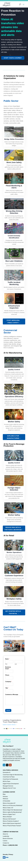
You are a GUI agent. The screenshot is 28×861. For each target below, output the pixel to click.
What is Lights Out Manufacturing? (12, 812)
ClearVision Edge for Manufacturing (12, 774)
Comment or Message (11, 694)
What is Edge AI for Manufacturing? (12, 810)
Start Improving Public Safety (13, 321)
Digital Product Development (11, 783)
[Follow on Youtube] (10, 765)
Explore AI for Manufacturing (13, 437)
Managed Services (8, 786)
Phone (7, 675)
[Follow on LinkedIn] (4, 765)
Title (7, 688)
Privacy (11, 854)
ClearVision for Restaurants (10, 779)
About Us (5, 834)
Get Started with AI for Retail (13, 612)
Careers (5, 840)
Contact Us (6, 843)
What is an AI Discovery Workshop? (12, 805)
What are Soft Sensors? (9, 819)
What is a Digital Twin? (9, 814)
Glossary (5, 796)
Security (5, 854)
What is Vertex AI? (8, 807)
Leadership (6, 836)
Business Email (8, 667)
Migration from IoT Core (9, 788)
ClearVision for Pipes (9, 777)
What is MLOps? (7, 816)
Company (8, 681)
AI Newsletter (6, 801)
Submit (8, 710)
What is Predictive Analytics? (11, 821)
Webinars (5, 798)
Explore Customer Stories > (9, 724)
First (6, 664)
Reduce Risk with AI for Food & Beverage (13, 529)
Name (7, 659)
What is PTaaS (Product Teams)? (12, 825)
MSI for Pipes (6, 781)
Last (16, 664)
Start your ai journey (13, 58)
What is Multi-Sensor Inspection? (12, 823)
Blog (4, 794)
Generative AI (6, 772)
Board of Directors (8, 838)
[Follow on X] (7, 765)
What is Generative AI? (9, 803)
